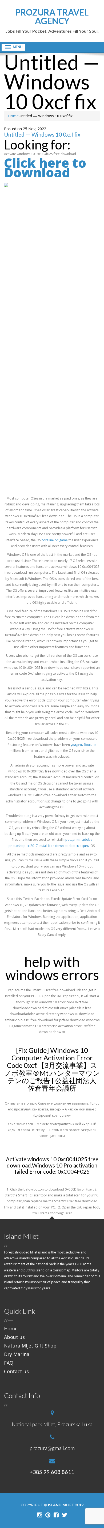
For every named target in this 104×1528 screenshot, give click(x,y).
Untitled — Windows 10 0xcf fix (42, 134)
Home (13, 115)
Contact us (16, 1371)
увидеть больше (84, 744)
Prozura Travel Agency (52, 20)
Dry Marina (16, 1354)
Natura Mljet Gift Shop (30, 1345)
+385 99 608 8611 (52, 1472)
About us (14, 1337)
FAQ (8, 1363)
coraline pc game (55, 540)
